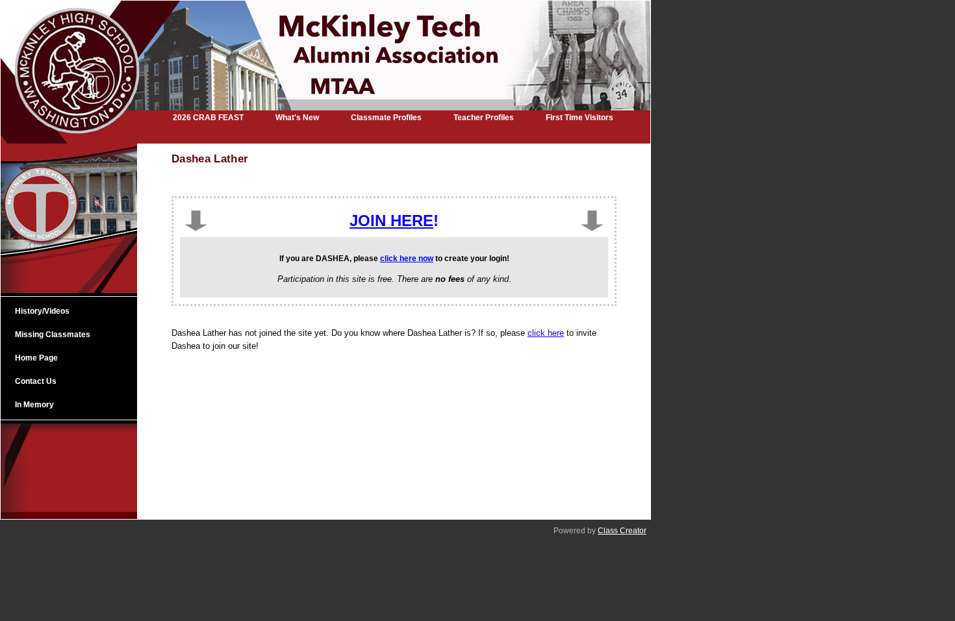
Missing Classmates (52, 334)
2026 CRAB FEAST (208, 117)
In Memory (34, 404)
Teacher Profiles (483, 117)
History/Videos (42, 311)
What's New (297, 117)
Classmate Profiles (386, 117)
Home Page (36, 357)
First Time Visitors (579, 117)
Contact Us (36, 381)
